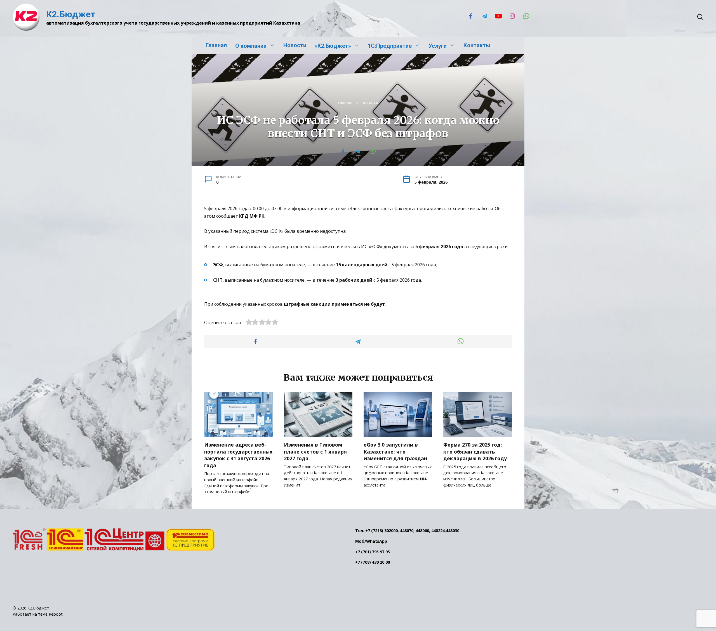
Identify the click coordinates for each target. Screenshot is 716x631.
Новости (294, 45)
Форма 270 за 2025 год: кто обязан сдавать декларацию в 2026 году (475, 451)
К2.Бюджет (70, 14)
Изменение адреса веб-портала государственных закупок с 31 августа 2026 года (238, 455)
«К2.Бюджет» (333, 45)
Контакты (476, 45)
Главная (216, 45)
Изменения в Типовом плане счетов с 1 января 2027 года (315, 451)
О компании (251, 45)
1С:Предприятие (390, 45)
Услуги (437, 45)
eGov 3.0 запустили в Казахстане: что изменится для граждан (395, 451)
